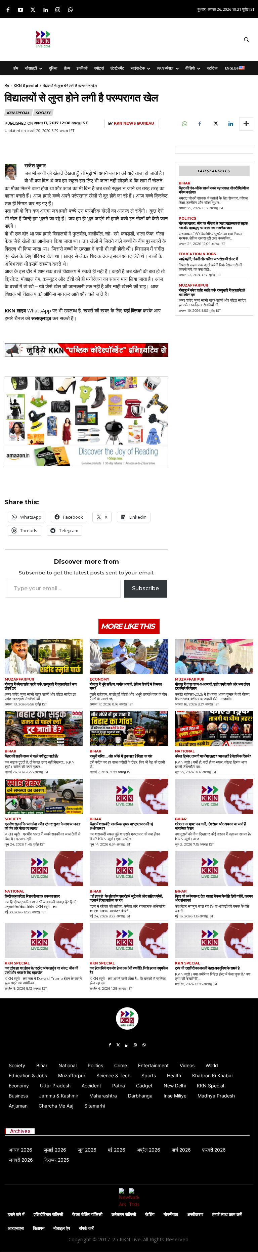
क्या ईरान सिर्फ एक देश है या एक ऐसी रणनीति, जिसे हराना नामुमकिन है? (129, 970)
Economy (99, 680)
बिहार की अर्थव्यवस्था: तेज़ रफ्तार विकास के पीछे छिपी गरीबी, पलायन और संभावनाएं (214, 898)
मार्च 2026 (181, 1150)
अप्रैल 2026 (148, 1150)
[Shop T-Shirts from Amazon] (86, 421)
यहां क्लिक (132, 310)
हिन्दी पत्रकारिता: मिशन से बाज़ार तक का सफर (32, 896)
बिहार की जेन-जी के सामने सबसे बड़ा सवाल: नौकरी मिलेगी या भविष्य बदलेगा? (214, 190)
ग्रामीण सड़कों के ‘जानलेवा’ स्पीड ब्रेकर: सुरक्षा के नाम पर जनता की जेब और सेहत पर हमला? (42, 826)
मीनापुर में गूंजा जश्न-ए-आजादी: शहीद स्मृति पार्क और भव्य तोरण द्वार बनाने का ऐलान (212, 686)
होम (7, 85)
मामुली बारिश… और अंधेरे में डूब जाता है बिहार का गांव (121, 756)
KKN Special (25, 85)
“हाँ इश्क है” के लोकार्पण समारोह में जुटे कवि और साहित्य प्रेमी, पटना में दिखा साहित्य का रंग (126, 898)
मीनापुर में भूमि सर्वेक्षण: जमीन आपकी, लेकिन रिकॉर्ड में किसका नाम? (125, 686)
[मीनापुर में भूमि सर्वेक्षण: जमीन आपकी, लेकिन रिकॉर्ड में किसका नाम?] (129, 656)
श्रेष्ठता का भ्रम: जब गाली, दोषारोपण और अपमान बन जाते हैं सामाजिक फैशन (210, 826)
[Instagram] (57, 10)
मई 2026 (116, 1150)
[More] (246, 124)
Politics (187, 219)
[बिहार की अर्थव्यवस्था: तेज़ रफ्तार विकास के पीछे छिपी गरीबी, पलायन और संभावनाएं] (214, 868)
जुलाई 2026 (55, 1150)
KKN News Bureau (134, 123)
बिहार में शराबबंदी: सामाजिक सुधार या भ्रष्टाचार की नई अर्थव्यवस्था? (121, 826)
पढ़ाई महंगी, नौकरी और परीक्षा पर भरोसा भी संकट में (208, 259)
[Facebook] (7, 10)
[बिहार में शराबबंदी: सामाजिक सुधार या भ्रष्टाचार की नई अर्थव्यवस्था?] (129, 796)
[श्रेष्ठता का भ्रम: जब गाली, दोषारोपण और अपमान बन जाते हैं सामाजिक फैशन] (214, 796)
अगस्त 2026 (20, 1150)
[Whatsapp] (70, 10)
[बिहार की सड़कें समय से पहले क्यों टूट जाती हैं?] (44, 728)
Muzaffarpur (193, 286)
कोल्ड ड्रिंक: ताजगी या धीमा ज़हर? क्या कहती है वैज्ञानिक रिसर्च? (213, 756)
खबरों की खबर (96, 310)
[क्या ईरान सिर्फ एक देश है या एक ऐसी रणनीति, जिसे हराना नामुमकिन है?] (129, 940)
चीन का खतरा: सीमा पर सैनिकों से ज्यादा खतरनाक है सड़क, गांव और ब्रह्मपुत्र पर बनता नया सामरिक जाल (213, 225)
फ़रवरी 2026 (214, 1150)
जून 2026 (87, 1150)
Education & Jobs (197, 254)
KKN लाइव (15, 310)
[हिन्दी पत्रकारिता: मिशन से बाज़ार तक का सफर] (44, 868)
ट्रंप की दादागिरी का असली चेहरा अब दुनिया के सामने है (207, 968)
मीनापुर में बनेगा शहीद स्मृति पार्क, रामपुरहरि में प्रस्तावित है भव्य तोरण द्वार (212, 292)
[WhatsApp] (184, 124)
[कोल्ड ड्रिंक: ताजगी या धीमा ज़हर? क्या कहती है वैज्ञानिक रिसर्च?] (214, 728)
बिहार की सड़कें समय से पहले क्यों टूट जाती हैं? (31, 756)
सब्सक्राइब (41, 318)
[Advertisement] (168, 38)
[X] (215, 124)
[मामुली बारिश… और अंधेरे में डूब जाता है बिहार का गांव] (129, 728)
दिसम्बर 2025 (56, 1160)
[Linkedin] (45, 10)
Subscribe (145, 588)
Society (43, 112)
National (185, 751)
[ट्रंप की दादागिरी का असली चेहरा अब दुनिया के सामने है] (214, 940)
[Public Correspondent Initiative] (86, 350)
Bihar (184, 183)
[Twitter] (32, 10)
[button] (246, 39)
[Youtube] (20, 10)
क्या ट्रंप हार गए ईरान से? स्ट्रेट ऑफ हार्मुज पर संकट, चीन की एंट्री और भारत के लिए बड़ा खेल (41, 970)
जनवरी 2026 (21, 1160)
